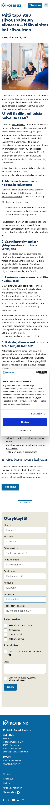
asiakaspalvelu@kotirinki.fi (15, 752)
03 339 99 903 (14, 749)
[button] (25, 792)
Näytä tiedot (36, 414)
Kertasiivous (14, 630)
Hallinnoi (24, 430)
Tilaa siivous (35, 5)
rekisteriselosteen (16, 680)
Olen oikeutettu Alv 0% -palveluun (25, 652)
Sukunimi (8, 537)
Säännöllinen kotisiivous (20, 626)
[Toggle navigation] (45, 5)
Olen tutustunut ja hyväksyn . (22, 679)
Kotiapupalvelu (15, 635)
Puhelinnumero (11, 560)
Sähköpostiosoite (12, 548)
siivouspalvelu (18, 125)
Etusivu (6, 774)
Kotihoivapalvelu (16, 639)
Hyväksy (25, 422)
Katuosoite (9, 594)
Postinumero (10, 571)
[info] (9, 655)
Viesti (6, 662)
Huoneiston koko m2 (14, 606)
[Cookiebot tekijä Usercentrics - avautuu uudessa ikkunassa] (36, 372)
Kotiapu (6, 783)
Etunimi (7, 525)
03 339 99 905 (14, 761)
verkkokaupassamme (12, 197)
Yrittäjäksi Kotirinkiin (12, 788)
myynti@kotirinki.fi (11, 764)
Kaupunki (8, 583)
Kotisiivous (8, 779)
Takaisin (26, 503)
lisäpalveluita (31, 452)
